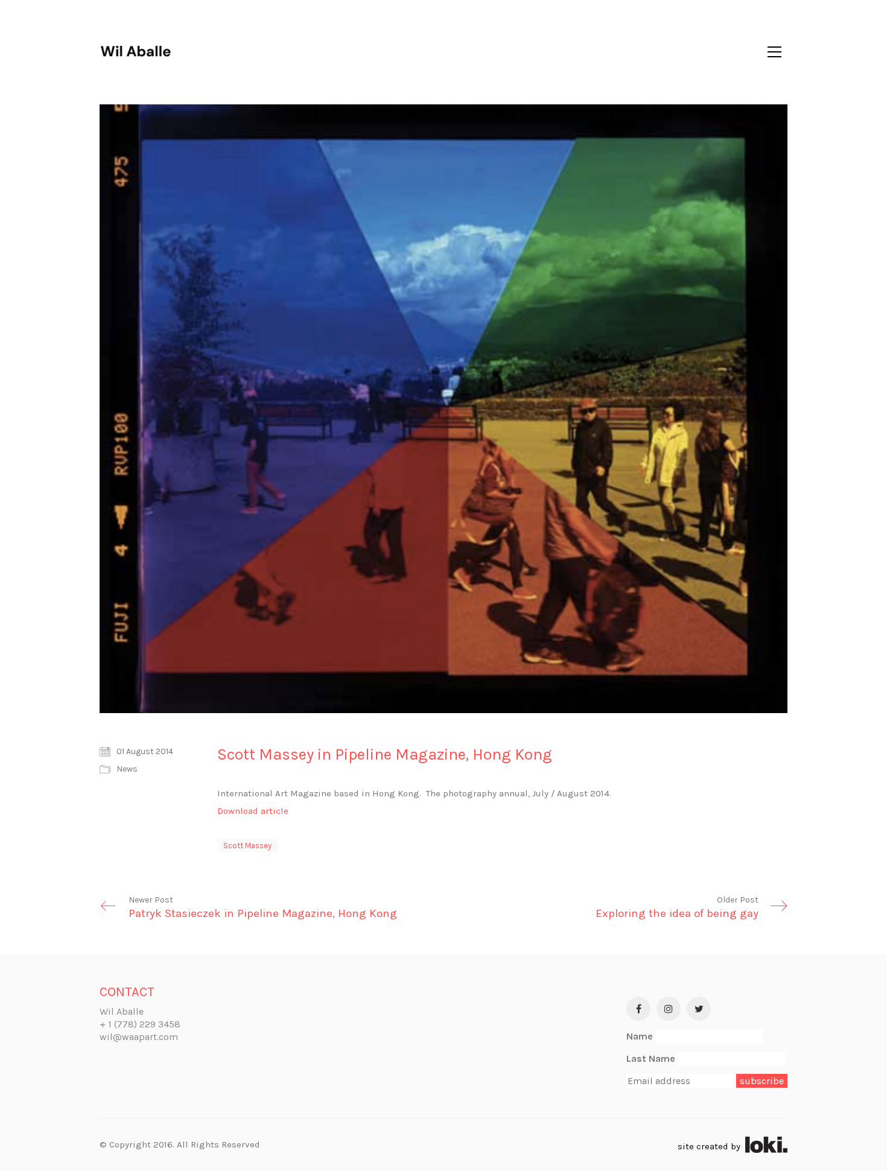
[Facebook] (638, 1009)
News (127, 769)
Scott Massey (247, 845)
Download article (252, 810)
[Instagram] (669, 1009)
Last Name (650, 1058)
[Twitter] (699, 1009)
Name (639, 1036)
